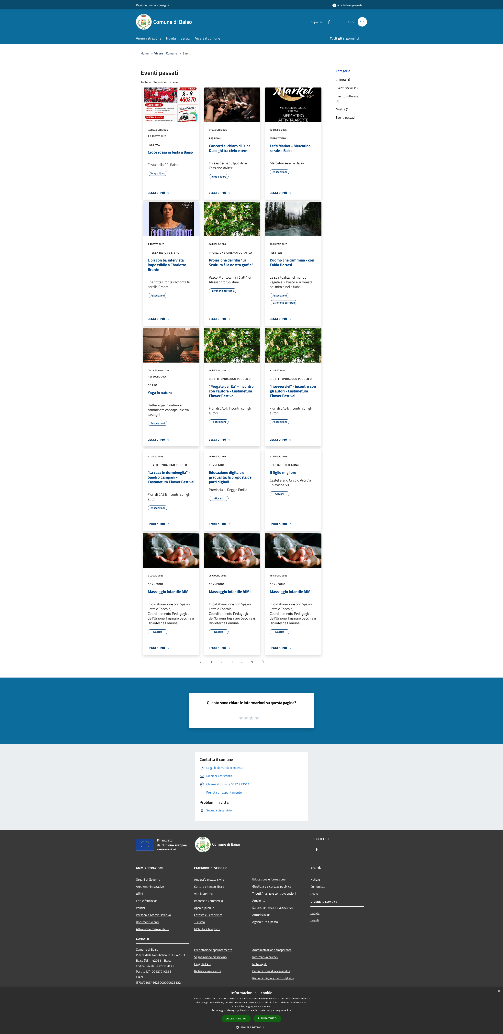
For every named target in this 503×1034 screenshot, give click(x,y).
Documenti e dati (147, 922)
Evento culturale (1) (347, 98)
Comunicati (318, 886)
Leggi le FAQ (202, 964)
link (289, 1010)
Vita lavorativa (204, 893)
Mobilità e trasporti (207, 929)
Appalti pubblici (204, 907)
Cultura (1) (343, 79)
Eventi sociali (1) (347, 88)
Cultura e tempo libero (209, 886)
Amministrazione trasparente (272, 949)
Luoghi (314, 913)
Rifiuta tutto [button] (267, 1018)
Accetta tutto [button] (236, 1018)
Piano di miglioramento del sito (273, 978)
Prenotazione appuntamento (213, 949)
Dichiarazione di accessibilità (271, 971)
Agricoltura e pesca (265, 921)
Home (145, 53)
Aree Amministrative (150, 886)
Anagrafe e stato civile (209, 879)
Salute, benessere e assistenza (272, 907)
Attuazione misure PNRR (152, 929)
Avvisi (314, 893)
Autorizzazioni (261, 914)
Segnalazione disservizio (210, 957)
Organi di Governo (148, 879)
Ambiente (258, 900)
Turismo (199, 922)
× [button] (498, 991)
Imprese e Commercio (208, 900)
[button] (251, 1027)
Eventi (314, 920)
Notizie (315, 879)
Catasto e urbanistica (208, 914)
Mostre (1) (342, 109)
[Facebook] (327, 21)
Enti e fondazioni (147, 900)
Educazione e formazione (268, 879)
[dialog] (251, 1010)
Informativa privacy (265, 957)
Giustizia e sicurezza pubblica (271, 886)
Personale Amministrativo (153, 914)
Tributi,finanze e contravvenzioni (274, 893)
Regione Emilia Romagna (152, 5)
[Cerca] (362, 22)
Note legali (259, 964)
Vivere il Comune (166, 53)
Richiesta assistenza (207, 971)
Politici (140, 907)
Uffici (139, 893)
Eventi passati (345, 117)
